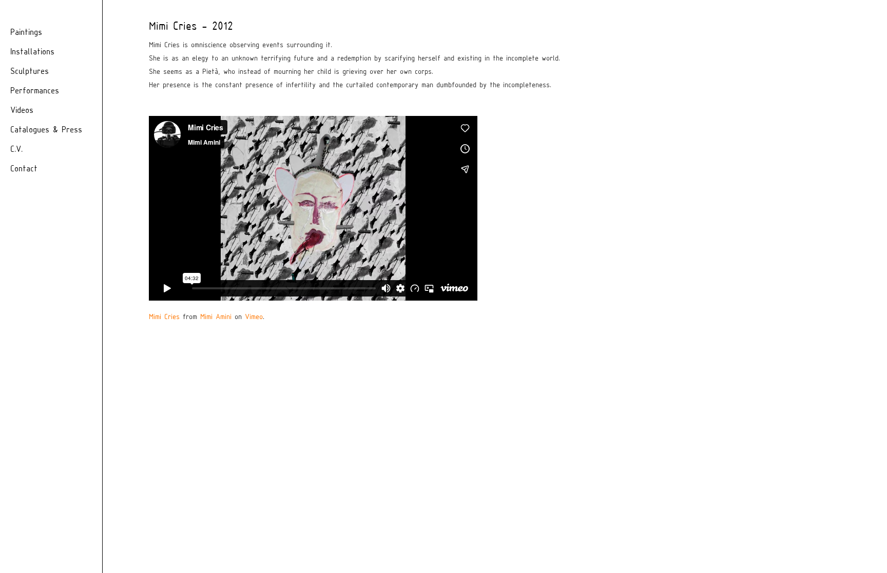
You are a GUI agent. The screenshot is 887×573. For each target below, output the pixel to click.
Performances (34, 91)
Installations (32, 52)
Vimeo (254, 317)
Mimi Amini (216, 317)
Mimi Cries (164, 317)
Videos (21, 110)
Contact (23, 169)
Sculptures (29, 71)
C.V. (16, 149)
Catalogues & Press (46, 130)
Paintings (26, 32)
